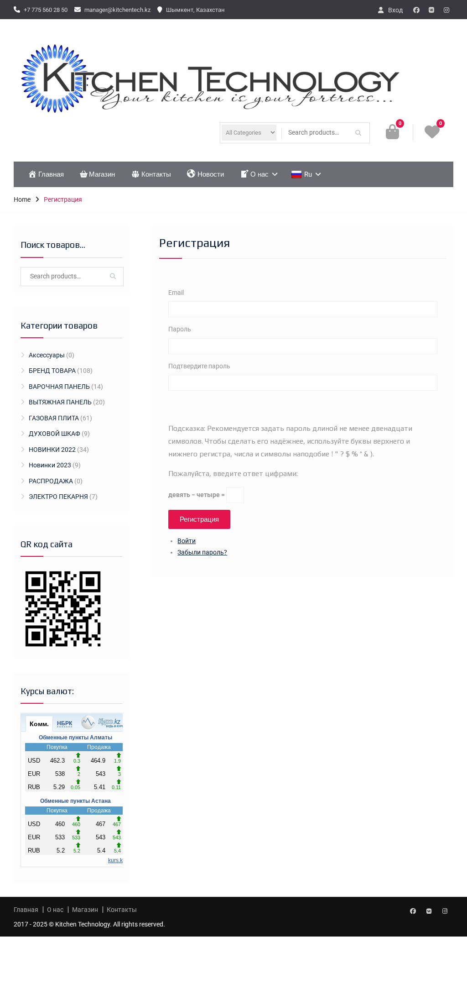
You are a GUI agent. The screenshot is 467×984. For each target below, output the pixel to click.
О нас (259, 174)
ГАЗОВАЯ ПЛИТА (54, 418)
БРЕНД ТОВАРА (52, 370)
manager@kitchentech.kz (117, 9)
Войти (186, 540)
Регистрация (199, 519)
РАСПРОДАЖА (51, 481)
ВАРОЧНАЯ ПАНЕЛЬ (59, 386)
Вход (395, 10)
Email (176, 292)
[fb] (416, 10)
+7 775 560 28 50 (45, 9)
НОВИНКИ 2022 (52, 449)
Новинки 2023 (50, 465)
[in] (446, 10)
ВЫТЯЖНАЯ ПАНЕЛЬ (60, 402)
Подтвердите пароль (199, 366)
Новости (210, 174)
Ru (308, 174)
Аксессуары (47, 355)
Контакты (156, 174)
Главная (51, 174)
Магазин (102, 174)
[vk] (431, 10)
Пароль (179, 329)
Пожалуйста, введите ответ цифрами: (233, 473)
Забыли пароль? (202, 552)
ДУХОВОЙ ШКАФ (54, 433)
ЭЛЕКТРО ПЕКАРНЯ (58, 496)
